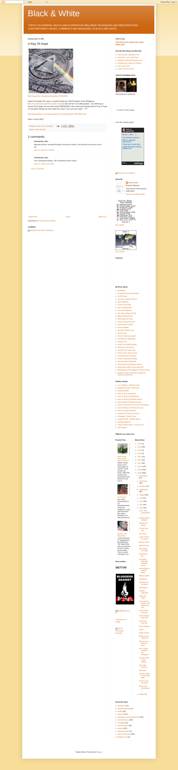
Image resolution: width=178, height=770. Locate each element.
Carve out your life (143, 622)
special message (40, 129)
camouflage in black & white (144, 571)
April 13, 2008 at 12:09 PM (44, 150)
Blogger (99, 752)
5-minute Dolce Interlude (127, 356)
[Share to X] (67, 126)
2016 (140, 447)
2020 (140, 444)
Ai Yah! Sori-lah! (143, 529)
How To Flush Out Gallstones (128, 396)
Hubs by (130, 130)
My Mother (121, 291)
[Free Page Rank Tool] (121, 568)
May (141, 505)
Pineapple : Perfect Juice (127, 416)
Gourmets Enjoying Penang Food (143, 562)
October (142, 486)
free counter (119, 225)
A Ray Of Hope (142, 597)
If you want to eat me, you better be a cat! (144, 604)
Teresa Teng (122, 333)
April (141, 508)
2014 (140, 453)
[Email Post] (58, 126)
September (143, 490)
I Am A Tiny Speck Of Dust (127, 299)
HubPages (138, 163)
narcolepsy (143, 588)
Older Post (102, 217)
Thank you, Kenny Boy (131, 144)
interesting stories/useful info (128, 717)
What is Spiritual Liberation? (129, 141)
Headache (143, 579)
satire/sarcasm (123, 731)
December (143, 476)
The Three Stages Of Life (127, 313)
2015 (140, 450)
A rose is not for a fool (143, 682)
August (142, 495)
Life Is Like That (123, 66)
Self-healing (122, 428)
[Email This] (62, 126)
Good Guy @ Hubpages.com (128, 55)
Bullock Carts (144, 546)
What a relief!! (144, 576)
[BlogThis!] (65, 126)
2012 (140, 460)
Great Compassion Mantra (127, 359)
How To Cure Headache (127, 394)
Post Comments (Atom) (46, 221)
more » (124, 163)
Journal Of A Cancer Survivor (128, 413)
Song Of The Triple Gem (127, 350)
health (120, 711)
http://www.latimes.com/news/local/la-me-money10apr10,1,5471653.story (57, 114)
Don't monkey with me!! (144, 617)
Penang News (123, 726)
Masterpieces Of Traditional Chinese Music (134, 370)
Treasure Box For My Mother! (128, 293)
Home (68, 217)
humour (120, 714)
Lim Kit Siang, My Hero (126, 322)
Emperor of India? (143, 524)
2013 (140, 457)
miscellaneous (123, 720)
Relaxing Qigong (124, 422)
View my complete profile (135, 194)
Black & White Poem (125, 316)
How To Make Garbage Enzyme (129, 402)
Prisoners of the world (143, 583)
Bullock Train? (144, 542)
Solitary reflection (143, 592)
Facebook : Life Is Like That (128, 57)
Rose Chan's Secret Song (127, 353)
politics (120, 728)
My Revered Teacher (125, 325)
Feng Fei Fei (122, 342)
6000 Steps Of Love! (125, 319)
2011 (140, 463)
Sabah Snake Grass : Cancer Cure (131, 425)
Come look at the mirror (144, 538)
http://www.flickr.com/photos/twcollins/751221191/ (48, 96)
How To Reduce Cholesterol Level (130, 408)
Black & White (54, 13)
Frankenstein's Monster (144, 519)
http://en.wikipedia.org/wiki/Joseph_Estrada (45, 104)
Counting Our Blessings (126, 339)
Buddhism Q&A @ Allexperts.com (130, 60)
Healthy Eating (123, 391)
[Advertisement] (67, 192)
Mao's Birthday (123, 302)
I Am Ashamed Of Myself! (127, 361)
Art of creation (144, 626)
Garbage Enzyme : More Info (128, 388)
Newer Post (33, 217)
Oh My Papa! (122, 296)
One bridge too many (143, 550)
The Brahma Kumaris (131, 137)
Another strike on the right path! (144, 676)
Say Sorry (142, 534)
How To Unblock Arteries (127, 411)
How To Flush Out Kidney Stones (130, 399)
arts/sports (121, 706)
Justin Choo (133, 183)
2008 (140, 473)
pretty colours (144, 633)
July (141, 498)
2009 (140, 470)
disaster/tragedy (124, 709)
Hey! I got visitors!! (143, 666)
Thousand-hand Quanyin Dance (130, 364)
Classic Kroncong (124, 305)
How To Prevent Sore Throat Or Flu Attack (133, 405)
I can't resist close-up (143, 611)
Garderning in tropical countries (129, 63)
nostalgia (121, 723)
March (142, 694)
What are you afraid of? (144, 637)
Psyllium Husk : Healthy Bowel (129, 419)
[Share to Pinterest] (73, 126)
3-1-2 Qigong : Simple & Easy (129, 385)
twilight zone (122, 737)
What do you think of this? (144, 643)
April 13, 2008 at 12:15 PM (44, 164)
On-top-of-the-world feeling (144, 660)
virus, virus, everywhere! (144, 513)
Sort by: (125, 134)
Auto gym (142, 670)
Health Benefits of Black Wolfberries (132, 147)
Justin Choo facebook (126, 69)
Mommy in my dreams (126, 347)
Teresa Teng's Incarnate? (127, 336)
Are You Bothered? (125, 308)
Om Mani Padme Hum (126, 330)
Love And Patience (125, 310)
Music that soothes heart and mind (130, 367)
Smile (141, 630)
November (143, 481)
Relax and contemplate (144, 688)
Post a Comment (37, 169)
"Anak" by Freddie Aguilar (127, 344)
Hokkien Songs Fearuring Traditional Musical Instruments (131, 374)
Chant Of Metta (123, 328)
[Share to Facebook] (70, 126)
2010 (140, 467)
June (141, 501)
